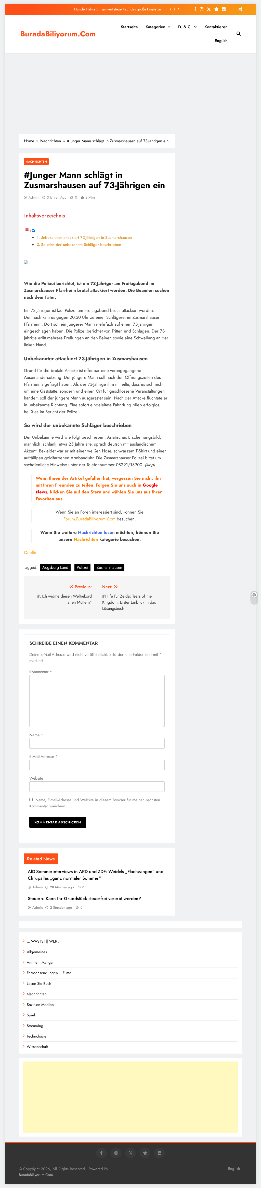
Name (36, 735)
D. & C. (185, 27)
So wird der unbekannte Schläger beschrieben (81, 244)
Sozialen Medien (40, 1004)
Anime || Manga (40, 962)
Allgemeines (37, 952)
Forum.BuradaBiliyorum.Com (89, 519)
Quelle (30, 552)
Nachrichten (36, 161)
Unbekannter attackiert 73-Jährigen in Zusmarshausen (86, 237)
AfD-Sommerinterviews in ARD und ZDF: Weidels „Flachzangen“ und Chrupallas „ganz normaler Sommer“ (95, 874)
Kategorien (155, 27)
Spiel (31, 1015)
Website (36, 778)
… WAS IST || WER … (44, 941)
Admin (33, 197)
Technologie (36, 1036)
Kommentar (40, 672)
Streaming (35, 1026)
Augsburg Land (55, 567)
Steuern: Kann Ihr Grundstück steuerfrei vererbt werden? (84, 898)
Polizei (82, 567)
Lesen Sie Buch (39, 983)
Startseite (129, 27)
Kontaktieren (216, 27)
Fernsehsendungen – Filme (49, 973)
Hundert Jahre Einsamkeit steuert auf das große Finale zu (117, 9)
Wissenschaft (37, 1046)
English (221, 41)
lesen (109, 532)
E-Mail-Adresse (43, 756)
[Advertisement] (130, 93)
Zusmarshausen (109, 567)
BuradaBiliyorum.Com (58, 34)
